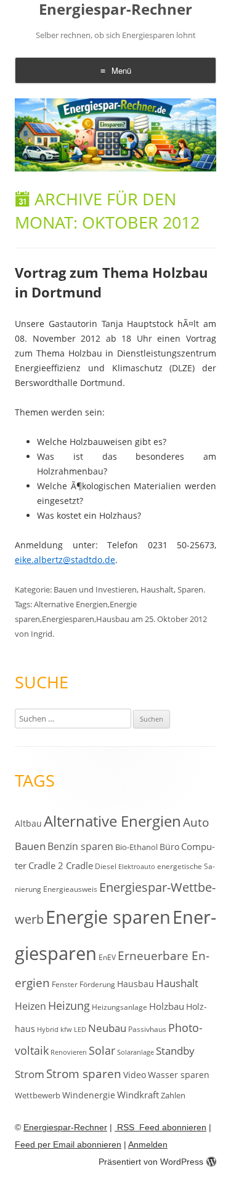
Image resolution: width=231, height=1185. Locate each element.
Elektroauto (136, 866)
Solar (102, 1050)
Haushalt (157, 589)
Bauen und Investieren (95, 589)
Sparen (190, 589)
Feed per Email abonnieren (68, 1144)
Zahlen (173, 1095)
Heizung (69, 1005)
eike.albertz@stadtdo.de (65, 559)
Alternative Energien (71, 604)
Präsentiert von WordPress (151, 1162)
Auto (196, 822)
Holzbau (166, 1006)
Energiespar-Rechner (115, 9)
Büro (169, 846)
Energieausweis (70, 889)
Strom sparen (83, 1073)
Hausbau (112, 618)
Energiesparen (68, 618)
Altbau (28, 823)
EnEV (107, 957)
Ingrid (41, 633)
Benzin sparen (80, 846)
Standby (175, 1051)
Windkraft (138, 1095)
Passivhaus (147, 1029)
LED (80, 1029)
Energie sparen (108, 917)
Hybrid (48, 1029)
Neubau (107, 1028)
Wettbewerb (37, 1095)
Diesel (105, 866)
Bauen (30, 846)
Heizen (30, 1006)
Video (134, 1075)
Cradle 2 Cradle (60, 865)
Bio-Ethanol (136, 846)
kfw (66, 1029)
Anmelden (148, 1144)
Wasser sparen (178, 1075)
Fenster (65, 984)
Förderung (97, 984)
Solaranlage (135, 1052)
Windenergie (88, 1095)
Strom (29, 1074)
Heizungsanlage (119, 1007)
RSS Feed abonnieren (160, 1127)
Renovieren (69, 1052)
